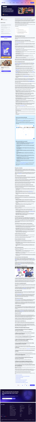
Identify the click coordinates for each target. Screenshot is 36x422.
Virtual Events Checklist (18, 378)
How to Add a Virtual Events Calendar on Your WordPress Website (22, 376)
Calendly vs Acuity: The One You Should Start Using (5, 29)
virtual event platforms (22, 105)
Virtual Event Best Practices (20, 29)
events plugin (22, 120)
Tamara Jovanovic (6, 14)
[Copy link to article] (28, 385)
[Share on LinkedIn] (26, 385)
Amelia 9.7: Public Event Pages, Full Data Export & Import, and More (5, 27)
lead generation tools (30, 191)
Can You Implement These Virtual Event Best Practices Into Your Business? (22, 32)
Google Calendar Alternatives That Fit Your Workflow (6, 31)
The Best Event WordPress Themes (19, 377)
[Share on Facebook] (22, 385)
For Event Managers (5, 6)
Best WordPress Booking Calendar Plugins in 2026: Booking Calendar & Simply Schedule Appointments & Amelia (6, 25)
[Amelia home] (3, 2)
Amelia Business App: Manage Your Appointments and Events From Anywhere (6, 33)
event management (32, 142)
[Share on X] (24, 385)
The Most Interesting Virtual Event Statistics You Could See (22, 382)
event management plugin (22, 163)
